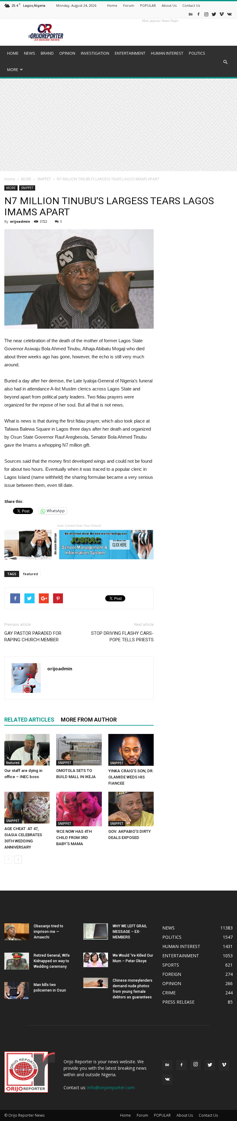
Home (112, 5)
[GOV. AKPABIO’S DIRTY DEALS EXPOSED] (131, 809)
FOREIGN (171, 974)
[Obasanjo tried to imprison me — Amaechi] (16, 931)
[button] (225, 62)
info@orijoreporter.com (111, 1087)
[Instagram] (206, 14)
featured (30, 573)
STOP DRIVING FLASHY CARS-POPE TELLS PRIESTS (122, 636)
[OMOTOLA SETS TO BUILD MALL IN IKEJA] (79, 749)
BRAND (47, 53)
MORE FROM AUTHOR (89, 719)
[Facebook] (198, 14)
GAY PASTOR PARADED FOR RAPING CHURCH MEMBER (32, 636)
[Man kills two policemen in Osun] (16, 990)
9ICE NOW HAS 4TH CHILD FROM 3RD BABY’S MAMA (74, 837)
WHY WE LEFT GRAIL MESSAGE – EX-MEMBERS (130, 931)
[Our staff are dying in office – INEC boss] (27, 749)
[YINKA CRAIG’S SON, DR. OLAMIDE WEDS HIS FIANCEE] (131, 749)
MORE (12, 69)
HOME (13, 53)
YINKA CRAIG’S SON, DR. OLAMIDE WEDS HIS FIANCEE (131, 777)
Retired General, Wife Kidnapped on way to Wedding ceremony (52, 961)
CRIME (169, 993)
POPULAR (148, 5)
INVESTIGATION (95, 53)
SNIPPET (44, 179)
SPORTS (170, 965)
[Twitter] (213, 14)
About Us (169, 5)
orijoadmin (20, 221)
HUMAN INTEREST (167, 53)
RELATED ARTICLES (29, 719)
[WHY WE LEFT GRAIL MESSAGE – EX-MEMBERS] (95, 931)
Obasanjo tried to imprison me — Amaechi (48, 931)
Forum (128, 5)
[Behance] (190, 14)
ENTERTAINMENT (130, 53)
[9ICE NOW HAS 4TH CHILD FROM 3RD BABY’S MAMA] (79, 809)
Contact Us (191, 5)
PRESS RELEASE (178, 1002)
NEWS (29, 53)
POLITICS (197, 53)
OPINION (67, 53)
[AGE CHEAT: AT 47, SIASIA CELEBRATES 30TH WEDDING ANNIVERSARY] (27, 808)
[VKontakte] (229, 14)
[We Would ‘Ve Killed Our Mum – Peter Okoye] (95, 960)
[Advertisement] (118, 125)
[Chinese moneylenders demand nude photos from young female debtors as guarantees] (95, 983)
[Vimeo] (221, 14)
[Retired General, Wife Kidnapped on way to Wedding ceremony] (16, 961)
